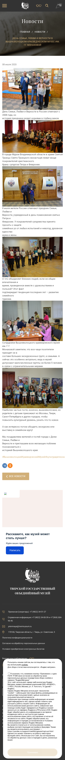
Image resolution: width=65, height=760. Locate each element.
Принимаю (32, 752)
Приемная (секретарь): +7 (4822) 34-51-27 (27, 612)
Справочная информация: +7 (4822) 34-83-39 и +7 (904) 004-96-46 (35, 619)
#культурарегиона (55, 457)
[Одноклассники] (10, 465)
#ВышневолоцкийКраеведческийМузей (23, 457)
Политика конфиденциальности (17, 638)
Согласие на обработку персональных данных (23, 643)
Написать (15, 550)
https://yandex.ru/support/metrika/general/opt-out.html (30, 731)
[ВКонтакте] (4, 465)
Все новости (17, 476)
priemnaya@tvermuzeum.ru (20, 626)
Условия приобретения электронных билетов (23, 649)
